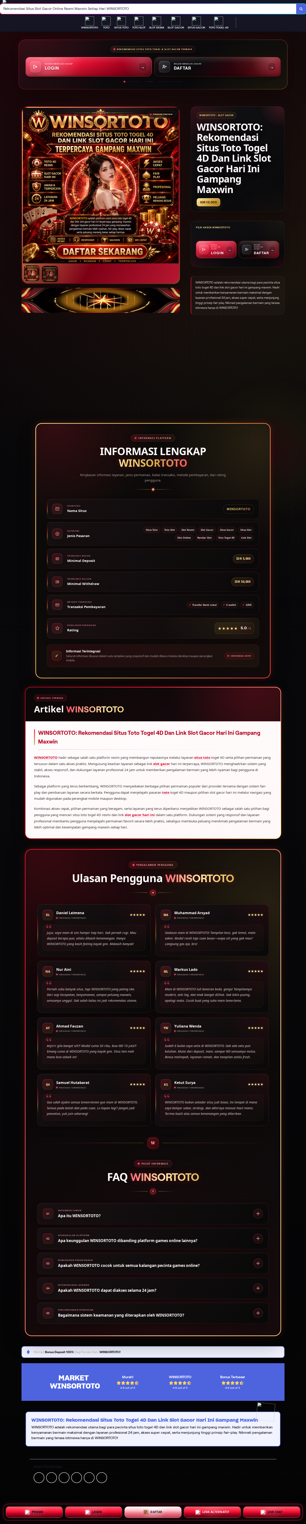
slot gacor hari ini (140, 815)
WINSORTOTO (46, 757)
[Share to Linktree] (64, 1477)
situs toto (202, 757)
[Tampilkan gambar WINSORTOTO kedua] (50, 274)
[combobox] (148, 9)
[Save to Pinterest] (76, 1477)
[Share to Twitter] (39, 1477)
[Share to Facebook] (51, 1477)
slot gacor (161, 763)
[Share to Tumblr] (101, 1477)
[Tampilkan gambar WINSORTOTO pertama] (32, 273)
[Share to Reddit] (89, 1477)
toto (165, 792)
